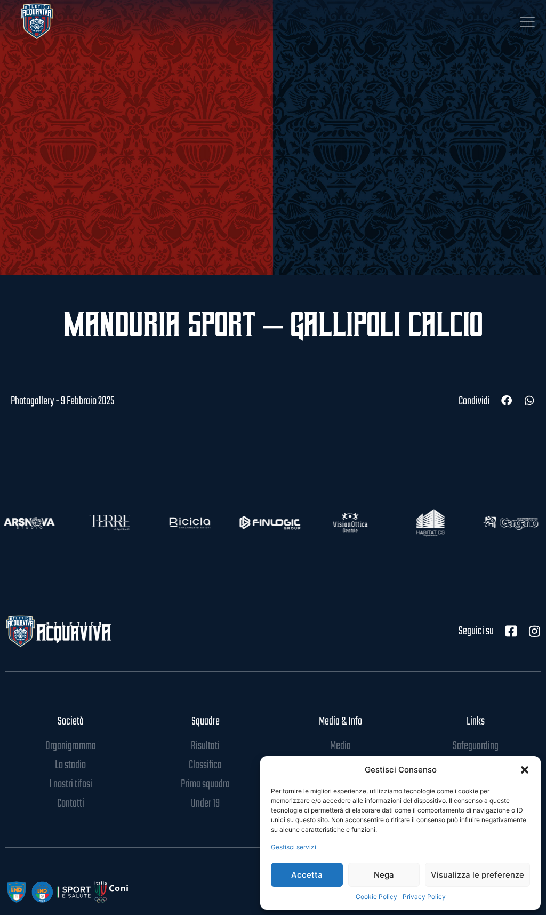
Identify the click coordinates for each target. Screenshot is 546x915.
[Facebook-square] (510, 631)
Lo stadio (70, 765)
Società (71, 721)
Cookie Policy (376, 897)
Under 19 (205, 803)
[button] (524, 770)
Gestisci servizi (293, 847)
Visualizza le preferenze (477, 875)
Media (340, 746)
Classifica (205, 765)
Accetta (307, 875)
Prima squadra (205, 784)
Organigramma (70, 746)
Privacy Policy (424, 897)
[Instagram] (534, 631)
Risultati (205, 746)
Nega (384, 875)
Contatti (70, 803)
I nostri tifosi (70, 784)
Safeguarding (476, 746)
